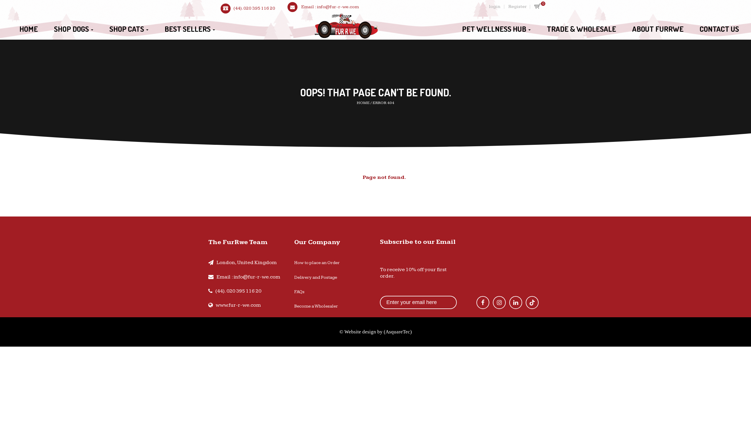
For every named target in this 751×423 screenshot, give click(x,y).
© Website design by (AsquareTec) (375, 332)
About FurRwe (658, 28)
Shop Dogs (72, 28)
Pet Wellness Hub (495, 28)
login (494, 6)
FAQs (299, 291)
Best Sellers (188, 28)
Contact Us (719, 28)
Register (517, 6)
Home (28, 28)
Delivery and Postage (315, 277)
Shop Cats (127, 28)
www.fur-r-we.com (238, 305)
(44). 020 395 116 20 (254, 8)
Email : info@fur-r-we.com (248, 277)
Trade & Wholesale (581, 28)
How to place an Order (317, 262)
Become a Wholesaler (316, 306)
